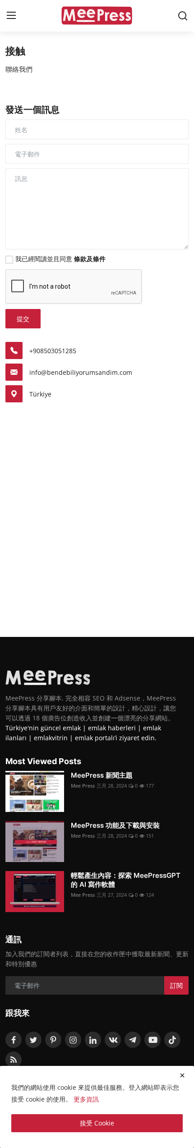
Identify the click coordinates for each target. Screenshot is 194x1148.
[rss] (13, 1059)
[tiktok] (172, 1040)
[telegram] (133, 1040)
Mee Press (83, 785)
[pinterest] (53, 1040)
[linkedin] (93, 1040)
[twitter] (33, 1040)
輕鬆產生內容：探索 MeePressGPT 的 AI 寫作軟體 (125, 880)
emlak (72, 728)
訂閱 (176, 985)
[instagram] (73, 1040)
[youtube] (152, 1040)
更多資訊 (86, 1099)
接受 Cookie (97, 1123)
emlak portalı (95, 737)
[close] (182, 1075)
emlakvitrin (51, 737)
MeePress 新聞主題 (102, 775)
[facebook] (13, 1040)
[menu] (11, 16)
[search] (182, 16)
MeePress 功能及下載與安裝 (115, 825)
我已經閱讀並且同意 (60, 258)
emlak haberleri (112, 728)
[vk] (113, 1040)
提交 (23, 318)
